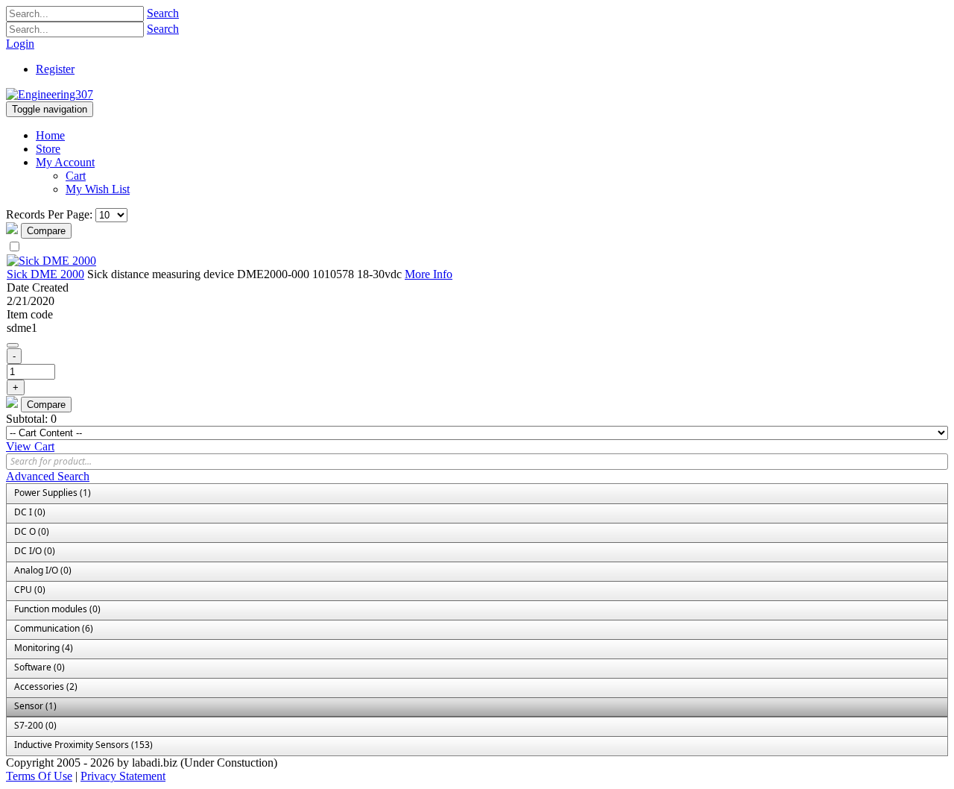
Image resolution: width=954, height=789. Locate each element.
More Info (428, 274)
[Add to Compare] (13, 345)
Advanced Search (47, 476)
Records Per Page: (49, 214)
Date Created (38, 287)
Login (20, 43)
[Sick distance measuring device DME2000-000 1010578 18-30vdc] (51, 260)
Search (163, 13)
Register (55, 69)
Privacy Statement (122, 776)
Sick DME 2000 (45, 274)
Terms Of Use (39, 776)
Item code (30, 314)
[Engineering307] (49, 94)
